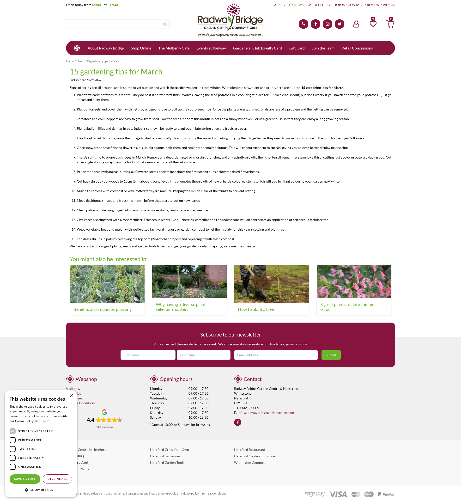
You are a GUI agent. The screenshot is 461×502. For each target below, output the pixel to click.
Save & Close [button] (25, 479)
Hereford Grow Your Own (169, 449)
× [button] (71, 395)
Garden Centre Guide (164, 493)
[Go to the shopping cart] (390, 24)
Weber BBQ (75, 456)
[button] (41, 489)
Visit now (73, 388)
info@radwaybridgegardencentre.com (265, 412)
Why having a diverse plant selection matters (181, 307)
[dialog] (41, 443)
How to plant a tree (256, 309)
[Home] (76, 48)
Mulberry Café (77, 462)
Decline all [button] (57, 479)
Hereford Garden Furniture (254, 456)
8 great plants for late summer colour (348, 307)
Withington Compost (250, 462)
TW (339, 24)
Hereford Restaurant (249, 449)
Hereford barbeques (165, 456)
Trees (70, 475)
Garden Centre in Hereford (86, 449)
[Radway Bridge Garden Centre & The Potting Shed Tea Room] (230, 20)
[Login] (356, 24)
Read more (43, 421)
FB (315, 24)
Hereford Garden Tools (167, 462)
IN (327, 24)
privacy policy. (296, 344)
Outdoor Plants (77, 469)
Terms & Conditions (81, 403)
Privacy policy (190, 493)
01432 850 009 (303, 24)
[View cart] (390, 24)
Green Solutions (138, 493)
